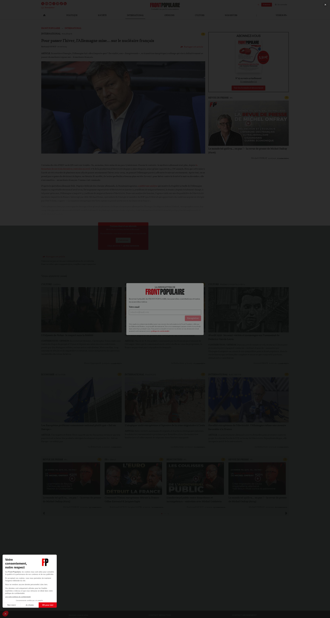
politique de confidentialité (160, 331)
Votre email (134, 307)
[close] (325, 5)
